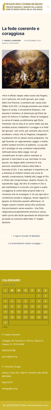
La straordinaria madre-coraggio (24, 243)
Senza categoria (10, 43)
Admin (46, 405)
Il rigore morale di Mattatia (26, 236)
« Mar (5, 327)
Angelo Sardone (12, 41)
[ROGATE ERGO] (22, 6)
